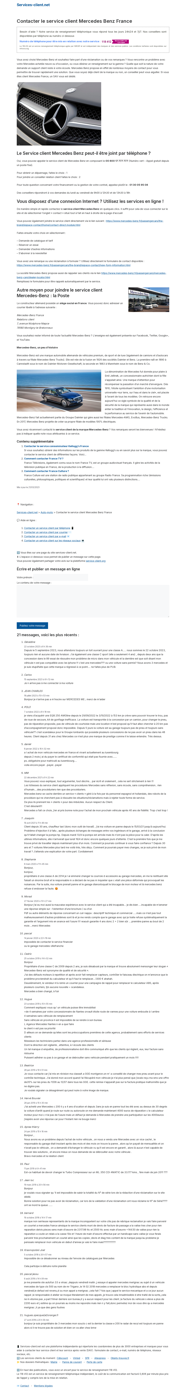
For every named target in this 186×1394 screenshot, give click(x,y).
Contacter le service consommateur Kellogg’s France (56, 446)
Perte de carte (94, 1362)
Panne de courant (72, 1362)
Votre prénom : (25, 577)
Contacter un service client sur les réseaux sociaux (52, 540)
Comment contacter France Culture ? (46, 471)
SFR (87, 1358)
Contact (24, 1385)
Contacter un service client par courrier (46, 532)
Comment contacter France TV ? (43, 458)
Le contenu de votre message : (34, 582)
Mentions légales (43, 1385)
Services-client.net (33, 5)
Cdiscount (62, 1358)
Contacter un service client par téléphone (47, 528)
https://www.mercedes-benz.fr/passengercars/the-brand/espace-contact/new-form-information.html (73, 265)
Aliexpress (100, 1358)
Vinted (76, 1358)
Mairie (54, 1362)
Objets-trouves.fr (120, 1358)
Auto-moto (47, 512)
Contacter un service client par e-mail (45, 536)
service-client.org (96, 560)
